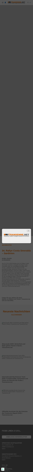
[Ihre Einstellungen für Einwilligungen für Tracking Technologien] (2, 469)
